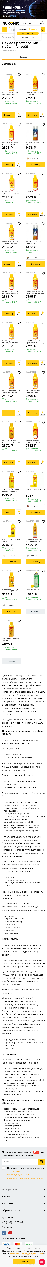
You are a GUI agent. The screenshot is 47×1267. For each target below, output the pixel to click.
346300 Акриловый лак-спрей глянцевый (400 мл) (34, 391)
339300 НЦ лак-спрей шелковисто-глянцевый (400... (35, 193)
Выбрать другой (28, 37)
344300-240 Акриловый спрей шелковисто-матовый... (11, 292)
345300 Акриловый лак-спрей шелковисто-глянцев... (11, 391)
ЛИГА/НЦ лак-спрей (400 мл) (35, 143)
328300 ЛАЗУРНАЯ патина (35, 490)
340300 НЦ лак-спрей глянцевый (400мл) (10, 242)
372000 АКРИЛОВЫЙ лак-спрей (11, 540)
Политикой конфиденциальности (26, 1254)
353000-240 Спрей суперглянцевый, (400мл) (32, 441)
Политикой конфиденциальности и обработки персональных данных (25, 1174)
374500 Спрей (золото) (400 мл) (10, 640)
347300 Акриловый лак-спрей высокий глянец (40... (34, 292)
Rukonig (6, 37)
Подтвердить (27, 33)
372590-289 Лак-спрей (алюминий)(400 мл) (34, 540)
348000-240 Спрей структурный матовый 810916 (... (10, 441)
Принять (23, 1261)
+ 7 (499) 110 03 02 (12, 1222)
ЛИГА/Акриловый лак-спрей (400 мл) (34, 242)
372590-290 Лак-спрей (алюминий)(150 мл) (10, 590)
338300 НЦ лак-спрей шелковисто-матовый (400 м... (10, 94)
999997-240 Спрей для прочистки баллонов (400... (10, 491)
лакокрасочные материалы (17, 1021)
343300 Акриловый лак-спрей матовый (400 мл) (35, 342)
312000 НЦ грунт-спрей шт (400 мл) (34, 93)
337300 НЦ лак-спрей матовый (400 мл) (10, 143)
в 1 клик (19, 116)
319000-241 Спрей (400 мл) (34, 590)
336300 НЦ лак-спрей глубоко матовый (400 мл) (10, 193)
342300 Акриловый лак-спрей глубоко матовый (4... (11, 342)
